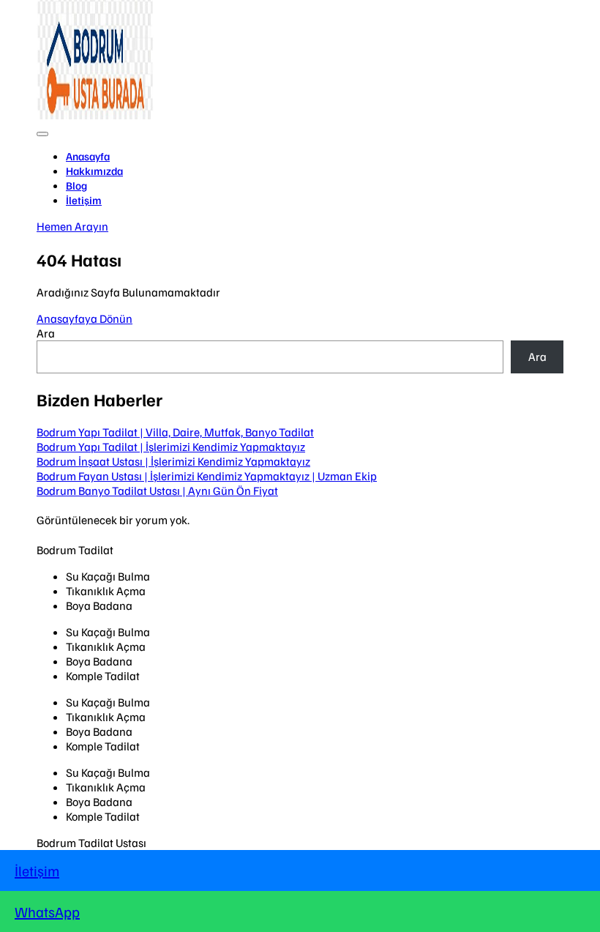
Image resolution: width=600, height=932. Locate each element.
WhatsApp (47, 911)
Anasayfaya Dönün (84, 318)
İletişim (84, 199)
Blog (76, 185)
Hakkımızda (94, 170)
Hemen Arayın (72, 226)
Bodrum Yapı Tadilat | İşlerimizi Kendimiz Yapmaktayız (171, 446)
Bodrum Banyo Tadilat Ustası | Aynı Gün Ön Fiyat (157, 490)
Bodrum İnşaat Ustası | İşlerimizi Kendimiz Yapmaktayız (173, 461)
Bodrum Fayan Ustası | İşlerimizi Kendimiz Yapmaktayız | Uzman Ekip (207, 476)
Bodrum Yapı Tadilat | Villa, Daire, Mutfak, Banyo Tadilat (175, 432)
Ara (46, 333)
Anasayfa (88, 156)
